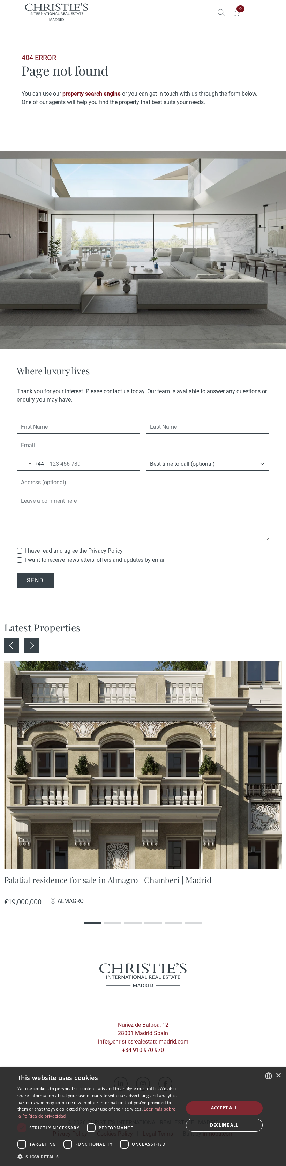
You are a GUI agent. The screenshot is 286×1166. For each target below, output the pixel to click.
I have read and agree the (74, 550)
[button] (98, 1156)
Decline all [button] (224, 1125)
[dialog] (143, 1116)
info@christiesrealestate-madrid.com (143, 1041)
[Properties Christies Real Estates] (221, 12)
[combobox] (30, 464)
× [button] (278, 1075)
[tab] (92, 914)
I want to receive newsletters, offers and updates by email (95, 559)
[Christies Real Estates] (56, 12)
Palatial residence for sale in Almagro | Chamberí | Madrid (107, 879)
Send (35, 580)
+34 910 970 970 (143, 1050)
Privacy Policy (105, 550)
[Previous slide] (11, 645)
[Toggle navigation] (256, 12)
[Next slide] (31, 645)
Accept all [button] (224, 1108)
